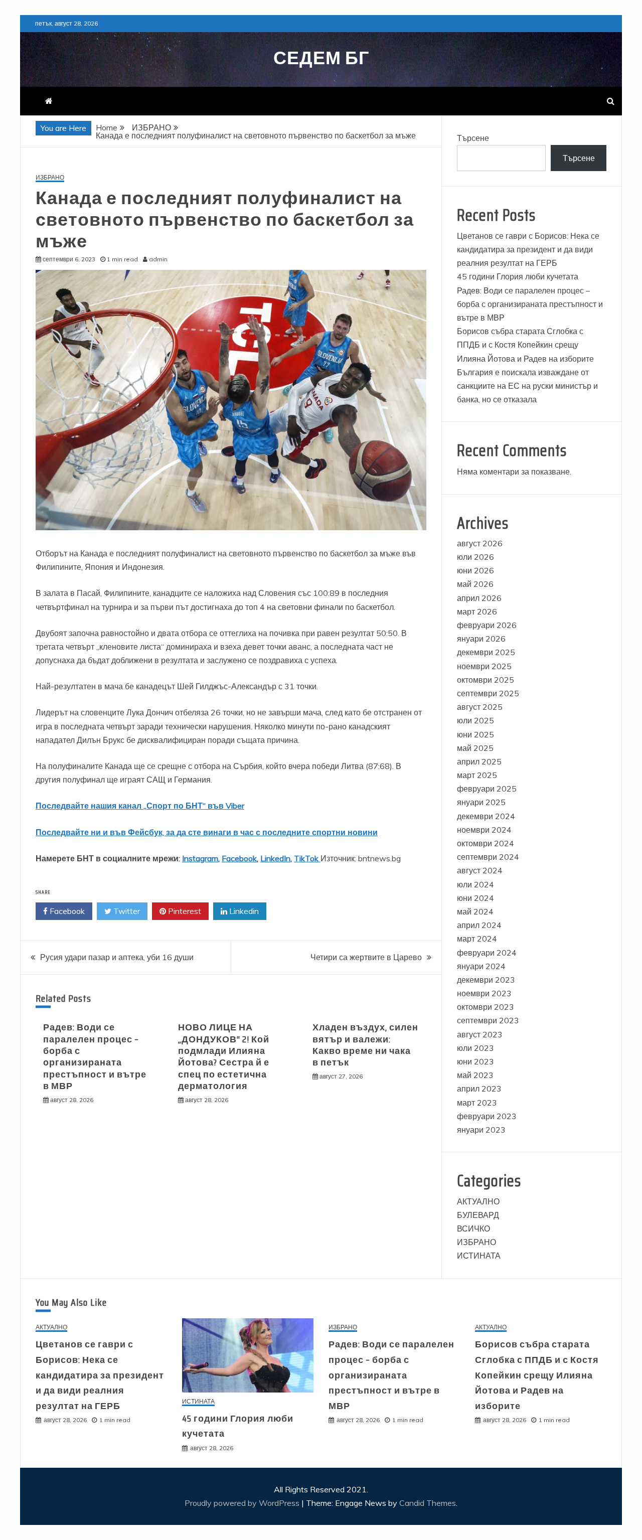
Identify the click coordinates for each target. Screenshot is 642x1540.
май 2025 (475, 748)
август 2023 (480, 1034)
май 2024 (475, 911)
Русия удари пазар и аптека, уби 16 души (117, 957)
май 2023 (475, 1075)
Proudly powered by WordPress (243, 1503)
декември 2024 (486, 816)
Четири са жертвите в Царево (366, 957)
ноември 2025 (484, 666)
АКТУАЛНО (478, 1201)
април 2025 (479, 761)
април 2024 (479, 925)
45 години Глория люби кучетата (517, 276)
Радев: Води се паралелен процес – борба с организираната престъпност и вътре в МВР (94, 1056)
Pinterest (183, 911)
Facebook (239, 858)
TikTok (307, 858)
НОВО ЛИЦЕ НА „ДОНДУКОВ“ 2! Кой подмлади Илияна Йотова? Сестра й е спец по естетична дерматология (223, 1056)
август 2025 (480, 707)
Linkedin (243, 911)
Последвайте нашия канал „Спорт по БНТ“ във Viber (140, 806)
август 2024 (480, 870)
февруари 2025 (487, 789)
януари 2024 (481, 966)
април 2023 (479, 1089)
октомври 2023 (485, 1007)
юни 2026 (475, 570)
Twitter (125, 911)
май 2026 (475, 584)
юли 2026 (475, 557)
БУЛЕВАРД (478, 1215)
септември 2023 (488, 1020)
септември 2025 (488, 693)
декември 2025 (486, 652)
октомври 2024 (485, 843)
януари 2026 (481, 639)
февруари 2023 (487, 1116)
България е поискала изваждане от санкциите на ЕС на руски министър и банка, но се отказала (527, 385)
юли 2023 (475, 1048)
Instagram (200, 858)
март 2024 (477, 939)
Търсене (473, 138)
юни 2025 (475, 734)
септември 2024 (488, 857)
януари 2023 (481, 1130)
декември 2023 (486, 980)
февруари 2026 (487, 625)
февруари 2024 (487, 953)
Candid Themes (427, 1503)
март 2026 (477, 611)
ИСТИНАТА (479, 1256)
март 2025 (477, 775)
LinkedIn (275, 858)
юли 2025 (475, 720)
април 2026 (479, 598)
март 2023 (477, 1103)
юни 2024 (475, 898)
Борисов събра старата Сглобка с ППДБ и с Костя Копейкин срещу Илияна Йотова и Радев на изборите (525, 344)
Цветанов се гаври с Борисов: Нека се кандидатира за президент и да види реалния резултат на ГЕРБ (528, 249)
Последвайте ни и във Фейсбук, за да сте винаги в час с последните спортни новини (207, 832)
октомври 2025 (485, 680)
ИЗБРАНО (50, 178)
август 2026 (480, 543)
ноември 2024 (484, 830)
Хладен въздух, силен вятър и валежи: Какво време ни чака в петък (365, 1044)
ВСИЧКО (473, 1228)
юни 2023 (475, 1061)
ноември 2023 (484, 993)
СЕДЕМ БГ (321, 58)
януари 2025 (481, 802)
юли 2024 (475, 884)
